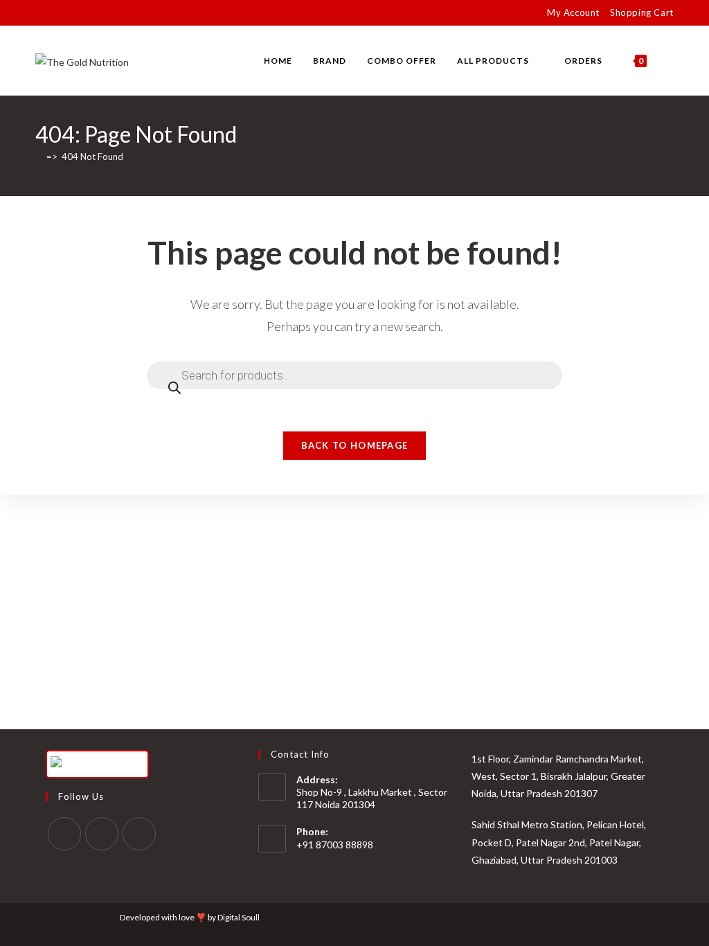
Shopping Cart (642, 12)
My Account (573, 12)
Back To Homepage (355, 445)
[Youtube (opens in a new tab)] (87, 13)
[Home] (38, 156)
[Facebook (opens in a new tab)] (55, 13)
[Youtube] (139, 833)
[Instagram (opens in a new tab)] (71, 13)
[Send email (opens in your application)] (103, 13)
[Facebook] (64, 833)
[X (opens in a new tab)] (41, 13)
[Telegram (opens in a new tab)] (119, 13)
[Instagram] (101, 833)
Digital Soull (238, 917)
